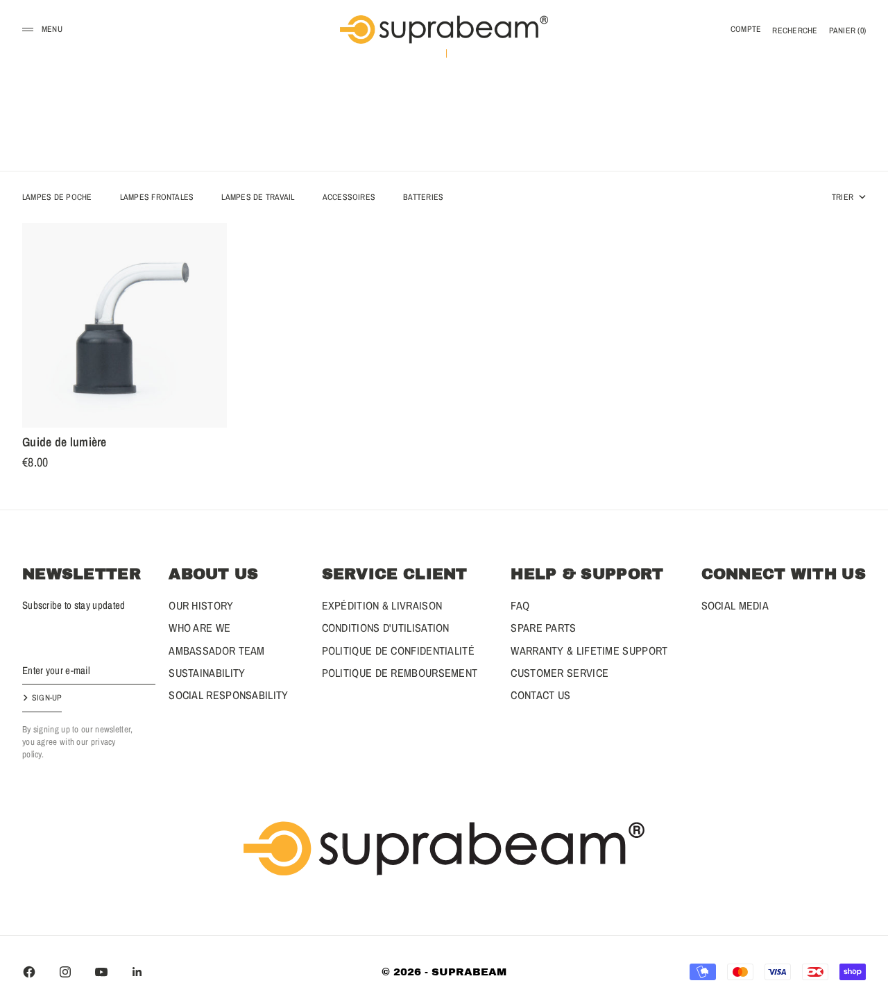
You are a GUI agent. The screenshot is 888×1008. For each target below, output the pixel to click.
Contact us (540, 695)
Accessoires (349, 197)
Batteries (423, 197)
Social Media (735, 605)
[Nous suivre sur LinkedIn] (137, 972)
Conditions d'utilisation (386, 627)
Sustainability (207, 672)
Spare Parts (543, 627)
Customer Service (559, 672)
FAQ (520, 605)
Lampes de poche (57, 197)
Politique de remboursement (400, 672)
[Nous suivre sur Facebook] (29, 972)
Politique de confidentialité (398, 650)
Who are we (199, 627)
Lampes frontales (157, 197)
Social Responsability (228, 695)
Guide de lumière (64, 444)
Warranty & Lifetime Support (589, 650)
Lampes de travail (257, 197)
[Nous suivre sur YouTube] (101, 972)
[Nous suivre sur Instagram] (65, 972)
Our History (201, 605)
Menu (52, 29)
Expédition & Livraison (382, 605)
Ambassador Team (217, 650)
